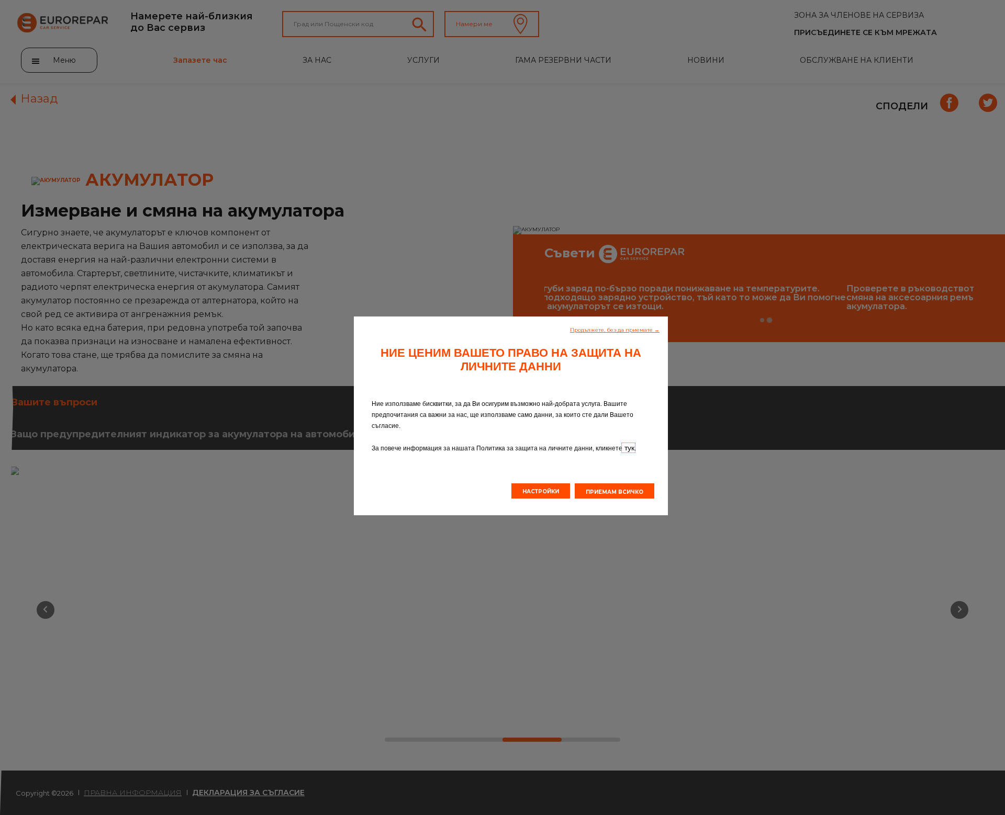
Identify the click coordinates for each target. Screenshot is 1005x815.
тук (628, 448)
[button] (615, 329)
